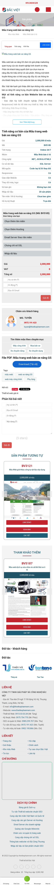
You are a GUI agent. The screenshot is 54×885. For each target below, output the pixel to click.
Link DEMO (46, 45)
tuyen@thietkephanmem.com (36, 327)
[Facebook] (16, 867)
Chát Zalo (16, 883)
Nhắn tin (48, 883)
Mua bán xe (35, 345)
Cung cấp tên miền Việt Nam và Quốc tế (27, 816)
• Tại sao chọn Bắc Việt (38, 749)
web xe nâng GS (25, 374)
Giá (5, 264)
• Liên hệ (31, 753)
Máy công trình (19, 345)
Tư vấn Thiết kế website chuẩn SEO (27, 812)
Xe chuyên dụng (36, 351)
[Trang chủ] (4, 34)
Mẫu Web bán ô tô (30, 34)
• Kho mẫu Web (8, 749)
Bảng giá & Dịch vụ (27, 807)
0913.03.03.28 (21, 714)
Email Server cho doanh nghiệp (27, 824)
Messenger (37, 883)
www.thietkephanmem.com (23, 710)
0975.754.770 (22, 717)
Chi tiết (27, 535)
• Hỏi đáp (32, 741)
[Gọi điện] (27, 879)
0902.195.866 (27, 728)
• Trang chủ (6, 741)
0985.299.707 (28, 721)
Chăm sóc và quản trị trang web (27, 833)
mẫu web (9, 374)
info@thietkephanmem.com (21, 706)
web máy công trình (13, 379)
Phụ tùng (31, 379)
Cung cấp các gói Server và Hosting (27, 820)
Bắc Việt (32, 860)
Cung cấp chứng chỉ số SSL (27, 837)
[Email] (18, 3)
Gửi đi (46, 298)
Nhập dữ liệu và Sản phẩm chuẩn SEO (27, 846)
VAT (6, 269)
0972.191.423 (30, 322)
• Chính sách (33, 745)
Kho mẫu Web (13, 34)
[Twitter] (27, 867)
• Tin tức (5, 753)
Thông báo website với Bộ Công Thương (27, 841)
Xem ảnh (27, 530)
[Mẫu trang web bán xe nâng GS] (16, 54)
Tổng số (8, 274)
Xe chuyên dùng (17, 351)
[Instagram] (21, 867)
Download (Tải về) (28, 364)
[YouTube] (33, 867)
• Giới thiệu (6, 745)
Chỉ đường (6, 883)
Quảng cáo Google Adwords (27, 829)
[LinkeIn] (39, 867)
